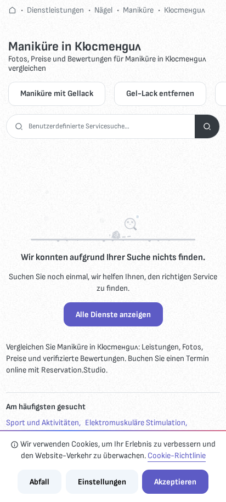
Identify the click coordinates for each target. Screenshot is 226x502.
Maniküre (138, 10)
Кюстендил (184, 10)
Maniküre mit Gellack (56, 93)
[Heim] (12, 10)
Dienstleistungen (55, 10)
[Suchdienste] (207, 126)
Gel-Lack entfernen (160, 93)
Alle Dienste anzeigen (113, 314)
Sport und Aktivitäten (42, 423)
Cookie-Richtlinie (177, 455)
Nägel (103, 10)
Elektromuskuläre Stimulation (135, 423)
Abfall (39, 482)
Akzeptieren (175, 482)
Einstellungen (102, 482)
